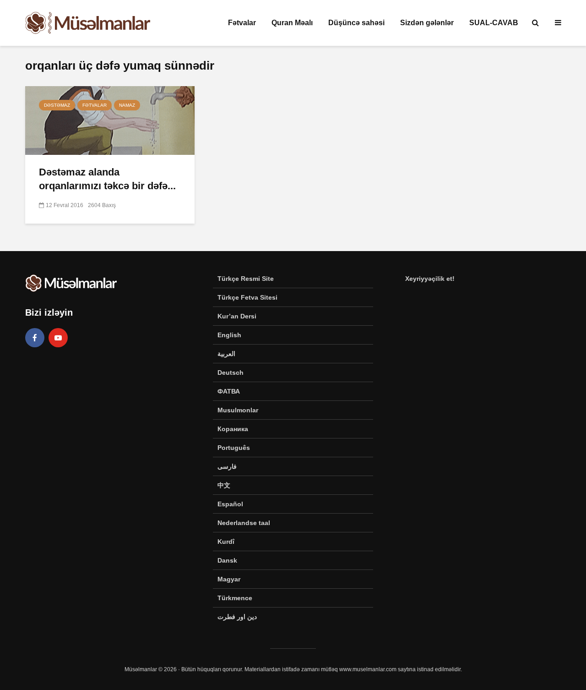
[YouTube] (58, 337)
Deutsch (230, 372)
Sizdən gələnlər (427, 23)
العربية (226, 353)
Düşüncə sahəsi (356, 23)
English (229, 335)
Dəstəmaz (57, 105)
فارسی (227, 466)
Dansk (227, 560)
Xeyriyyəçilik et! (430, 278)
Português (233, 447)
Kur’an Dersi (236, 316)
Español (230, 504)
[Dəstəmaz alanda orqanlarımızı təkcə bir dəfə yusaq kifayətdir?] (110, 120)
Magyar (228, 579)
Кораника (232, 429)
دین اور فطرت (237, 616)
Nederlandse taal (243, 522)
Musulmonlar (237, 410)
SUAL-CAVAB (493, 23)
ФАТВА (228, 391)
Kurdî (225, 541)
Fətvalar (242, 23)
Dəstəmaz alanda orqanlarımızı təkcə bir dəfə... (107, 179)
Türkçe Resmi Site (245, 278)
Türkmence (234, 598)
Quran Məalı (292, 23)
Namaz (127, 105)
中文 (223, 485)
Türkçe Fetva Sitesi (247, 297)
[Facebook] (34, 337)
